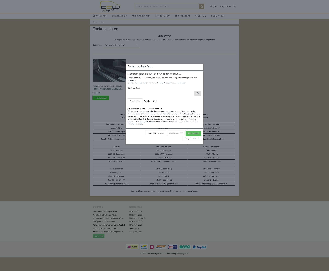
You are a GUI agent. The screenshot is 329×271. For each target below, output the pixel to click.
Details (147, 101)
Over (155, 101)
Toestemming (135, 101)
